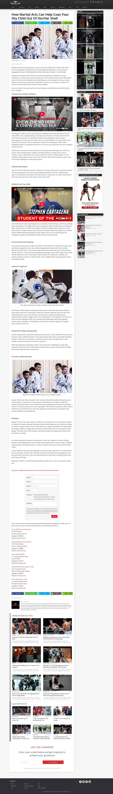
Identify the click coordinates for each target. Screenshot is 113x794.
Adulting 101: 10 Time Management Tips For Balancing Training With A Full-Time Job (56, 666)
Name (28, 477)
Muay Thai (21, 7)
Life (77, 7)
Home (13, 7)
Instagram (96, 2)
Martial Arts (15, 60)
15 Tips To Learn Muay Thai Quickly (87, 110)
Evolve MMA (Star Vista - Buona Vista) (44, 499)
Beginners (15, 716)
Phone (28, 486)
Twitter (93, 2)
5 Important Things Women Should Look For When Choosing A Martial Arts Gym (56, 694)
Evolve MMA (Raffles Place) (41, 495)
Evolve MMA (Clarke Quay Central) (23, 567)
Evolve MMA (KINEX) (18, 554)
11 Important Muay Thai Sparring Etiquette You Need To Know (62, 738)
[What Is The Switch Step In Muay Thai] (81, 220)
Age (28, 490)
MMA (45, 7)
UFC (12, 787)
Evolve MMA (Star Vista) (19, 579)
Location (29, 495)
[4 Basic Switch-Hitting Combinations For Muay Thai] (90, 119)
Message (29, 503)
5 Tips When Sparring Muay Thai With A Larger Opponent (41, 737)
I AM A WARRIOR (53, 762)
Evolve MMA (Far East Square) (21, 529)
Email (28, 481)
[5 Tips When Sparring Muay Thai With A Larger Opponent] (90, 139)
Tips (39, 785)
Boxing (37, 7)
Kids (70, 7)
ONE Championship (28, 785)
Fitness (52, 7)
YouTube (98, 2)
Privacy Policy (32, 510)
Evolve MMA (22, 60)
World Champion (42, 787)
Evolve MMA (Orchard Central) (21, 542)
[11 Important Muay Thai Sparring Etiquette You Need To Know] (90, 159)
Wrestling (61, 7)
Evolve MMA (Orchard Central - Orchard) (44, 497)
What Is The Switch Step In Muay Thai (94, 216)
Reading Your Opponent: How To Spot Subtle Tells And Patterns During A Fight (56, 638)
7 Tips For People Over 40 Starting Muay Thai (40, 719)
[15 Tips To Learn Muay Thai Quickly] (90, 101)
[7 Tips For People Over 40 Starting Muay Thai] (81, 228)
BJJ (29, 7)
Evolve (84, 7)
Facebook (91, 2)
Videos (26, 787)
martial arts (47, 82)
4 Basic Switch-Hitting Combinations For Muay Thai (20, 737)
